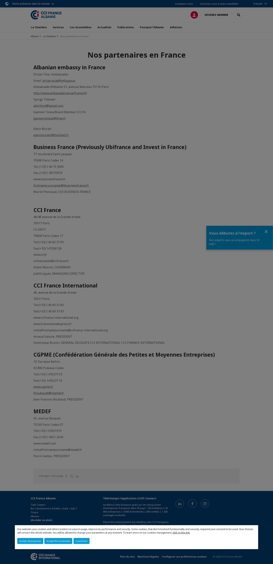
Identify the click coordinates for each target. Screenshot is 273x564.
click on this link (181, 532)
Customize (81, 541)
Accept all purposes (30, 541)
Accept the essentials (58, 541)
